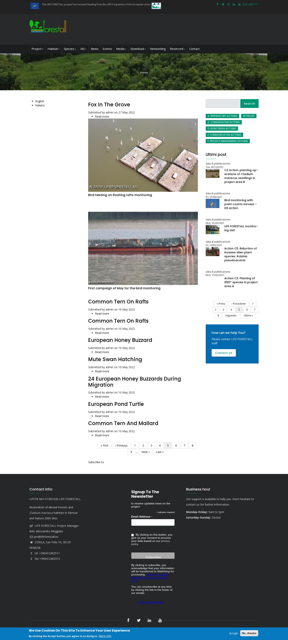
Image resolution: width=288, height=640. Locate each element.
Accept (233, 633)
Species (69, 49)
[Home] (48, 29)
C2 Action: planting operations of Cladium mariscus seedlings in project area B (241, 176)
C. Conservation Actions (224, 122)
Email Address (142, 517)
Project (37, 49)
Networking (158, 49)
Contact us (223, 353)
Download (137, 49)
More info (105, 636)
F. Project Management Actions (228, 141)
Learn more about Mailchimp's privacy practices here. (150, 577)
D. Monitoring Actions (222, 128)
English (39, 101)
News (95, 49)
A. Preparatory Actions (222, 116)
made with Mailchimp (151, 602)
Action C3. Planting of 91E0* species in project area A (241, 282)
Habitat (53, 49)
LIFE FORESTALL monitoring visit (241, 228)
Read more (102, 116)
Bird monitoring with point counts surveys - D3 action (240, 204)
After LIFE (248, 116)
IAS (82, 49)
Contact (194, 49)
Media (120, 49)
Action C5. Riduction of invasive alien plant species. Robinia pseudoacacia (240, 254)
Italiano (40, 105)
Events (107, 49)
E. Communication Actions (224, 134)
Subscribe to (96, 462)
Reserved (176, 49)
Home (144, 72)
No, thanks (249, 633)
